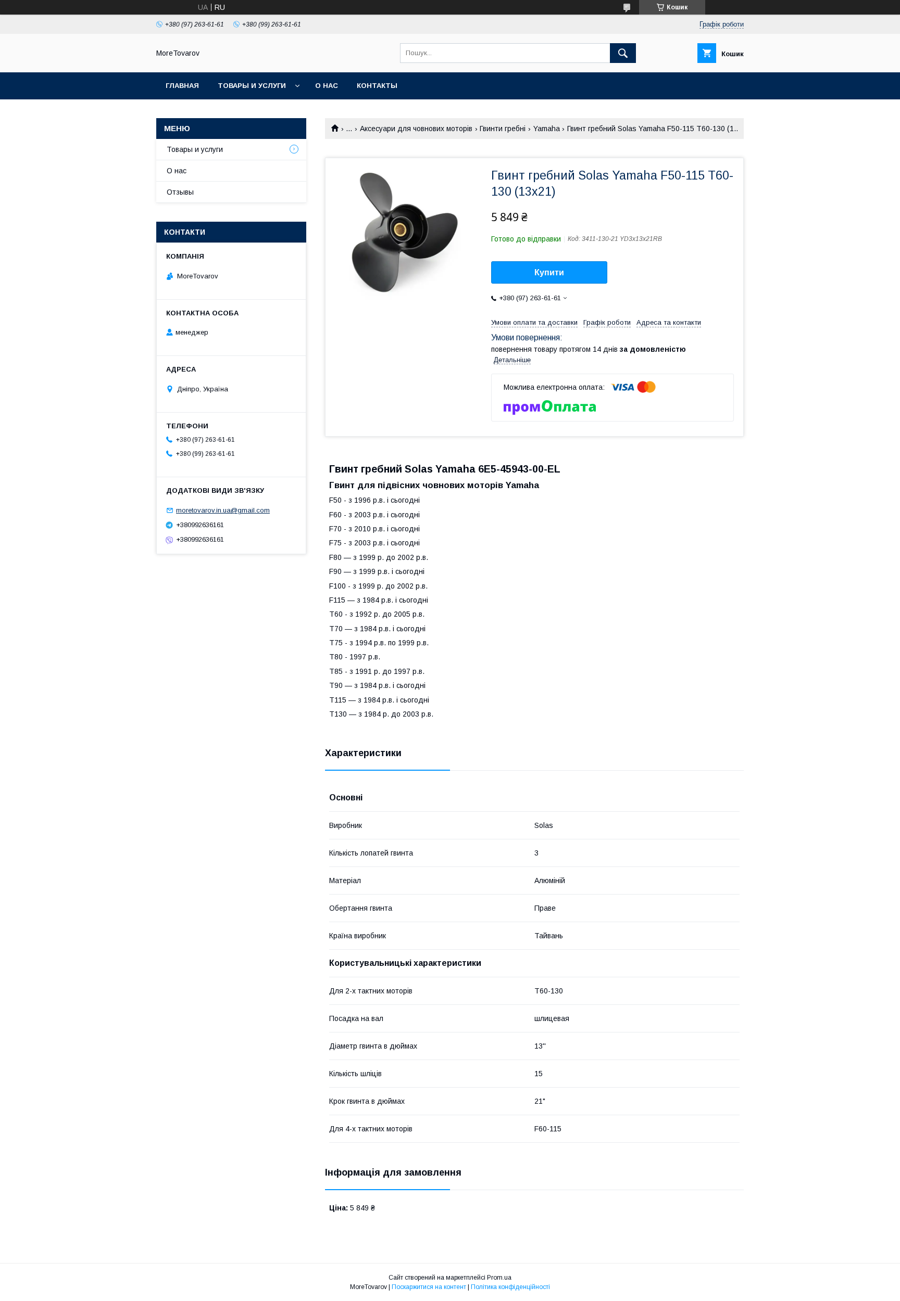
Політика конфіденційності (510, 1287)
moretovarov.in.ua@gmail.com (223, 510)
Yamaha (546, 128)
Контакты (377, 86)
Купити (549, 272)
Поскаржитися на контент (429, 1287)
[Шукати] (623, 53)
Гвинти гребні (503, 128)
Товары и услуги (252, 86)
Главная (182, 86)
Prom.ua (499, 1277)
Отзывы (180, 192)
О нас (326, 86)
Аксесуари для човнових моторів (416, 128)
